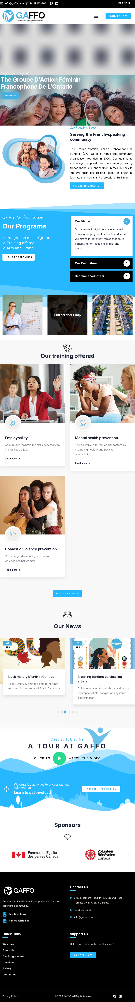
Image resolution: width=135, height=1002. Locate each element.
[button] (101, 221)
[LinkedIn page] (57, 3)
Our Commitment (87, 263)
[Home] (23, 16)
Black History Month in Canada (31, 677)
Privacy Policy (10, 996)
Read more (11, 458)
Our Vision (82, 221)
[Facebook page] (51, 3)
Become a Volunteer (89, 276)
